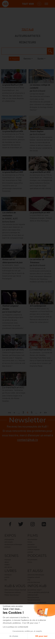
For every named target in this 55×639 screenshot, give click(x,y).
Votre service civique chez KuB (15, 590)
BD (6, 580)
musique (8, 559)
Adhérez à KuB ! (33, 595)
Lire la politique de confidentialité (15, 627)
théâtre (7, 564)
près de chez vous (34, 582)
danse (7, 562)
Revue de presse (33, 597)
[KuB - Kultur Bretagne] (13, 3)
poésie (7, 577)
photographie (9, 539)
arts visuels (9, 542)
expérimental (32, 547)
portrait (30, 552)
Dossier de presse (34, 600)
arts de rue (8, 567)
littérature (8, 575)
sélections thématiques (36, 575)
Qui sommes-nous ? (34, 590)
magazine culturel (34, 577)
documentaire (32, 539)
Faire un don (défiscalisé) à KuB (38, 592)
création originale (34, 549)
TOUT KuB (28, 29)
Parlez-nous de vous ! (12, 595)
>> (45, 412)
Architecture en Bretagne (13, 544)
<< (9, 412)
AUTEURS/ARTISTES (27, 35)
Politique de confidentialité (37, 602)
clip (29, 580)
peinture (7, 547)
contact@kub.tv (27, 439)
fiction (30, 542)
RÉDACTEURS (27, 42)
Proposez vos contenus (13, 592)
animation (31, 544)
